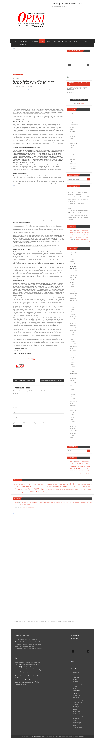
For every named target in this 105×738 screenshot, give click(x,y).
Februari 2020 (73, 424)
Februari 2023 (73, 344)
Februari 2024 (73, 316)
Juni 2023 (72, 334)
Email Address (70, 92)
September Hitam (26, 492)
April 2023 (72, 339)
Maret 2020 (72, 421)
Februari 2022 (73, 369)
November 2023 (73, 323)
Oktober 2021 (73, 378)
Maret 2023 (72, 341)
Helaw (71, 230)
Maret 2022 (72, 366)
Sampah (87, 489)
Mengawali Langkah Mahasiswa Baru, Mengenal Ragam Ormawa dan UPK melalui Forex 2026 (78, 217)
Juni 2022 (72, 360)
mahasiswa (50, 486)
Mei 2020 (72, 417)
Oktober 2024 (73, 298)
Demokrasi (51, 484)
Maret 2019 (72, 440)
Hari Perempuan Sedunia (87, 484)
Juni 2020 (72, 414)
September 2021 (73, 380)
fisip (68, 484)
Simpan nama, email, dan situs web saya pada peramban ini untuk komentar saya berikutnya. (35, 423)
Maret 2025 (72, 289)
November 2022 (73, 348)
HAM (82, 484)
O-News (64, 486)
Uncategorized (73, 168)
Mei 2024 (72, 309)
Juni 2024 (72, 307)
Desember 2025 (73, 268)
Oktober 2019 (73, 428)
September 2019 (73, 430)
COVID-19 (46, 484)
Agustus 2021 (73, 382)
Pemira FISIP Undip (35, 489)
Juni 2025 (72, 282)
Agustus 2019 (73, 433)
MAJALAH (49, 41)
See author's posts (31, 362)
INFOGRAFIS (72, 131)
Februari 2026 (73, 266)
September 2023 (73, 328)
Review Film (83, 489)
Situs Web (15, 417)
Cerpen (42, 484)
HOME (15, 41)
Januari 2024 (73, 318)
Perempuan (58, 489)
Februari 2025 (73, 291)
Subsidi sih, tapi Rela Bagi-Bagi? (82, 239)
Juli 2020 (72, 412)
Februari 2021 (73, 396)
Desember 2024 (73, 293)
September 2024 (73, 300)
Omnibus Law (69, 486)
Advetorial (72, 118)
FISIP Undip (75, 484)
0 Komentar (29, 86)
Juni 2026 (72, 257)
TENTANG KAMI (23, 41)
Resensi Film (77, 489)
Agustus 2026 (73, 252)
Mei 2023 (72, 337)
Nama (15, 407)
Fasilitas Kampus (62, 484)
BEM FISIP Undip (30, 484)
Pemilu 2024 (72, 152)
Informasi (72, 134)
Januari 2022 (73, 371)
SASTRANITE (68, 41)
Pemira (17, 489)
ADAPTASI (72, 113)
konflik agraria (33, 486)
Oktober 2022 (73, 350)
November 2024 (73, 295)
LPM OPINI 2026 (34, 41)
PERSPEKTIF (72, 154)
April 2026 (72, 261)
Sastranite (15, 492)
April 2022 (72, 364)
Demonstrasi (55, 484)
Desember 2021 (73, 373)
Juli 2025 (72, 279)
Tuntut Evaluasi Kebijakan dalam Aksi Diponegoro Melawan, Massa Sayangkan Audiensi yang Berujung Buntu (77, 192)
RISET (71, 161)
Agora (71, 120)
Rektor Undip (72, 489)
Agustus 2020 (73, 410)
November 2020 (73, 403)
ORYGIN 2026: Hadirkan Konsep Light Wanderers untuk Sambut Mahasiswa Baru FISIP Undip (79, 206)
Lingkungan (43, 486)
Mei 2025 (72, 284)
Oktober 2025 (73, 273)
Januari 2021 (73, 398)
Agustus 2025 (73, 277)
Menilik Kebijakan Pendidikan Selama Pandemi (51, 380)
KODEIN (16, 44)
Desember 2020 (73, 401)
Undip (34, 492)
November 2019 (73, 426)
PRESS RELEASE (73, 157)
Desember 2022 (73, 346)
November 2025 (73, 270)
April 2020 (72, 419)
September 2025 (73, 275)
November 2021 (73, 376)
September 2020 (73, 408)
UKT (31, 492)
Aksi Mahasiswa (15, 484)
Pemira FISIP (24, 489)
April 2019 (72, 437)
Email (14, 412)
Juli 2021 (72, 385)
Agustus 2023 (73, 330)
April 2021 (72, 392)
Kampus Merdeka (17, 486)
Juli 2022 (72, 357)
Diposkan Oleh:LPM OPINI (19, 86)
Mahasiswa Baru (57, 486)
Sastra (90, 489)
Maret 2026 (72, 263)
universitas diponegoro (43, 492)
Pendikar (53, 489)
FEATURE (72, 127)
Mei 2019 (72, 435)
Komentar (15, 393)
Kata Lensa (72, 136)
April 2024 (72, 311)
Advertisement (73, 115)
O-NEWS (85, 41)
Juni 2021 (72, 387)
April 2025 (72, 286)
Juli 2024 (72, 305)
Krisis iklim (39, 486)
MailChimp (81, 103)
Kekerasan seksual (26, 486)
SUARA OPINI (77, 41)
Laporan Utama (73, 143)
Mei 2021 (72, 389)
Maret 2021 (72, 394)
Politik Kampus (67, 489)
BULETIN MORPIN (58, 41)
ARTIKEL (42, 41)
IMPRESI (20, 74)
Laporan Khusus (73, 141)
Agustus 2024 (73, 302)
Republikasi (72, 159)
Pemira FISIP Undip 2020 (47, 489)
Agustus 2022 (73, 355)
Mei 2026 (72, 259)
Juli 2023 (72, 332)
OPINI (71, 150)
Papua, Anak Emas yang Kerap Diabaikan (24, 380)
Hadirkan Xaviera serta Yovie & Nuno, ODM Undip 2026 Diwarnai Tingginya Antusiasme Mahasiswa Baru (78, 199)
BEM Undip (37, 484)
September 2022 (73, 353)
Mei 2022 (72, 362)
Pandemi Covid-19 (80, 486)
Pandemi (74, 486)
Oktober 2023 (73, 325)
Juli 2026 (72, 254)
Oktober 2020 (73, 405)
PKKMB (62, 489)
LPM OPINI (23, 44)
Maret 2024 (72, 314)
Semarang (20, 492)
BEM (25, 484)
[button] (69, 65)
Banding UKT (21, 484)
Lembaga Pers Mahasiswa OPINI (67, 3)
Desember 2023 (73, 321)
